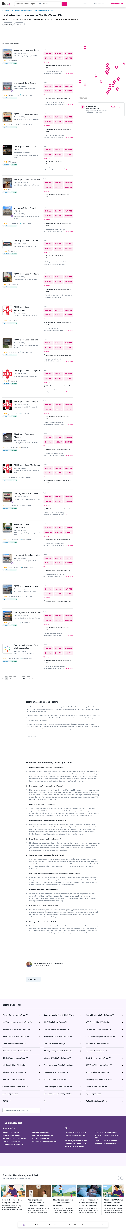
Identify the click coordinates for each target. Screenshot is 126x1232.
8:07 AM (58, 558)
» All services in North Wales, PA (16, 1110)
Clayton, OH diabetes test (75, 1135)
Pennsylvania (28, 10)
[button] (108, 69)
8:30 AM (48, 58)
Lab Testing (9, 10)
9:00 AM (58, 154)
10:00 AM (58, 442)
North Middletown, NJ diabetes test (107, 1136)
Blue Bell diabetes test (41, 1132)
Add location (115, 107)
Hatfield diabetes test (40, 1138)
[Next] (122, 1178)
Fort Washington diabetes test (14, 1138)
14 (28, 678)
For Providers (99, 4)
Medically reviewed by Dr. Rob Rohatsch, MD (48, 963)
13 (24, 678)
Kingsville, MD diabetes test (106, 1140)
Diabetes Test (19, 10)
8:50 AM (68, 58)
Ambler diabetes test (10, 1132)
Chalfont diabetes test (11, 1135)
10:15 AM (68, 442)
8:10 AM (58, 53)
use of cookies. (89, 1225)
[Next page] (32, 678)
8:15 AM (58, 150)
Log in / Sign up (117, 4)
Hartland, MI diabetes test (75, 1132)
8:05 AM (58, 244)
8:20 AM (68, 53)
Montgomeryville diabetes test (44, 1141)
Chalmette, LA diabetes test (106, 1132)
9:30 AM (68, 315)
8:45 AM (48, 154)
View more (47, 62)
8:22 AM (48, 563)
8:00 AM (48, 53)
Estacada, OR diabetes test (105, 1143)
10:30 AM (68, 532)
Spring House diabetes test (13, 1144)
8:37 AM (58, 563)
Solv (3, 10)
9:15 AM (68, 154)
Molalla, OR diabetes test (75, 1147)
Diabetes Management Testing (43, 10)
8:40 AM (58, 58)
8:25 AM (68, 248)
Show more (69, 73)
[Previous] (118, 1178)
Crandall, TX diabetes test (75, 1143)
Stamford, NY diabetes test (76, 1140)
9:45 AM (48, 442)
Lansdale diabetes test (11, 1141)
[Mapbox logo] (83, 98)
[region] (102, 70)
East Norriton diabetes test (43, 1135)
